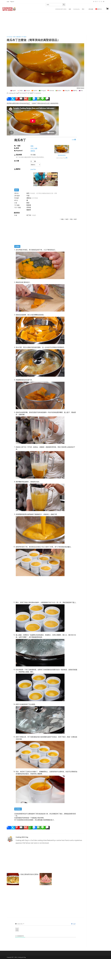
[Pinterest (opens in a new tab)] (98, 1)
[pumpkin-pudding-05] (40, 409)
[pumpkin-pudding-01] (40, 279)
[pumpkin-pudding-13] (40, 701)
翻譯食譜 (78, 88)
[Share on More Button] (51, 99)
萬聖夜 (33, 151)
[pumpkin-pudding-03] (40, 344)
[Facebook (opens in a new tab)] (96, 1)
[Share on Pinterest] (17, 99)
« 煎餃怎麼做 (23, 874)
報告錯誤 (82, 88)
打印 (73, 139)
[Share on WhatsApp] (30, 99)
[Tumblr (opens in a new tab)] (101, 1)
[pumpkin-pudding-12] (40, 667)
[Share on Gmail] (26, 99)
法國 (35, 148)
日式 (32, 148)
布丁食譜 (30, 93)
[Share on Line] (43, 99)
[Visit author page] (10, 839)
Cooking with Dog (13, 93)
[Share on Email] (22, 99)
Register (12, 1)
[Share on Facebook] (9, 99)
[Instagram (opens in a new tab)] (100, 1)
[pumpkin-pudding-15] (40, 769)
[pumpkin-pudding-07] (40, 479)
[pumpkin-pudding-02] (40, 312)
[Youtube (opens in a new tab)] (103, 1)
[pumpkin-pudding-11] (40, 632)
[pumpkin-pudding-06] (40, 444)
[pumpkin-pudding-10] (40, 576)
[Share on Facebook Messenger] (35, 99)
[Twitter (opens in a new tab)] (94, 1)
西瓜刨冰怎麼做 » (33, 874)
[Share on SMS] (39, 99)
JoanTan (33, 169)
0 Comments (37, 93)
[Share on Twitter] (13, 99)
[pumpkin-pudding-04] (40, 377)
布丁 (28, 103)
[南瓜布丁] (61, 153)
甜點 (32, 146)
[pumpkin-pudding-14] (40, 734)
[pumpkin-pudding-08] (40, 511)
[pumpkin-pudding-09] (40, 544)
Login (8, 1)
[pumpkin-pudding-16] (40, 803)
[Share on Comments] (48, 99)
